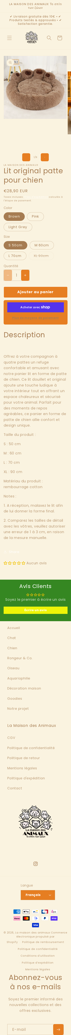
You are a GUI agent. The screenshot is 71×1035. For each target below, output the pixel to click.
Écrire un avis (35, 610)
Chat (11, 638)
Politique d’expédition (38, 962)
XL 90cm (44, 256)
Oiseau (13, 668)
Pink (35, 216)
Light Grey (18, 227)
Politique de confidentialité (31, 748)
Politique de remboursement (43, 942)
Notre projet (18, 708)
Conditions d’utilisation (38, 956)
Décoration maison (24, 688)
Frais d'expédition (36, 197)
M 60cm (42, 245)
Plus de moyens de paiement (35, 318)
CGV (11, 737)
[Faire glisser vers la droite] (45, 157)
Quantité (11, 266)
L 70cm (15, 255)
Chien (12, 648)
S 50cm (16, 245)
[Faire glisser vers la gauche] (26, 157)
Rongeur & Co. (19, 658)
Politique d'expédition (26, 778)
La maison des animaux (32, 932)
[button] (9, 38)
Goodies (14, 698)
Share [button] (14, 552)
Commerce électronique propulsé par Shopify (37, 937)
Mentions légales (22, 768)
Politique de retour (23, 758)
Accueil (13, 628)
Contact (14, 788)
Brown (14, 216)
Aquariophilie (18, 678)
